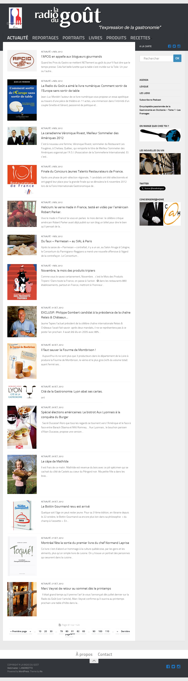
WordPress (24, 671)
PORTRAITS (74, 38)
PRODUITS (116, 38)
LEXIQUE (144, 86)
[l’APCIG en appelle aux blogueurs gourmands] (22, 60)
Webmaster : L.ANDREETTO (20, 668)
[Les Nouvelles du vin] (160, 173)
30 (51, 631)
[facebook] (169, 46)
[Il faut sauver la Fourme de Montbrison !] (22, 361)
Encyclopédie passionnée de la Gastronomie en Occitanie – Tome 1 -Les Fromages (160, 110)
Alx (41, 671)
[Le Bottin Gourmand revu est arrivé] (22, 515)
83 (83, 631)
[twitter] (174, 46)
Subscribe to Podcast (150, 99)
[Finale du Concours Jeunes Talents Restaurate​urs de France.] (22, 180)
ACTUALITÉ (17, 38)
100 (100, 631)
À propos (84, 654)
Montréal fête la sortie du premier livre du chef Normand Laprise (85, 543)
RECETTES (140, 38)
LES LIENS (145, 93)
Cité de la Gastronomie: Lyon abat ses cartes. (72, 391)
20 (45, 631)
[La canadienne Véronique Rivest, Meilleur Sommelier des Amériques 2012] (22, 136)
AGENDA (144, 79)
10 (40, 631)
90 (94, 631)
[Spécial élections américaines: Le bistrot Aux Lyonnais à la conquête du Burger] (22, 427)
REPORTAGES (45, 38)
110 (107, 631)
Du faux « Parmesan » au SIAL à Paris (66, 241)
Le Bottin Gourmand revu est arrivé (65, 506)
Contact (105, 654)
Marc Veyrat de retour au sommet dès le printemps (76, 588)
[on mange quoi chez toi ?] (160, 140)
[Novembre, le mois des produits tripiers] (22, 282)
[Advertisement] (162, 277)
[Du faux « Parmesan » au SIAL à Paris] (22, 245)
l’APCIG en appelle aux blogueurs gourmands (71, 56)
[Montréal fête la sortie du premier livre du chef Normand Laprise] (22, 556)
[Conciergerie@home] (160, 225)
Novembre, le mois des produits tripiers (68, 270)
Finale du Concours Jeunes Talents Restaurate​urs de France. (82, 171)
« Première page (18, 631)
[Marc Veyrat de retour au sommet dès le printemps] (22, 599)
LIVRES (95, 38)
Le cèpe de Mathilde (54, 461)
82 (78, 631)
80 (67, 631)
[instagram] (179, 46)
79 (61, 631)
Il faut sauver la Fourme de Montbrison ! (68, 350)
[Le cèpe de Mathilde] (22, 474)
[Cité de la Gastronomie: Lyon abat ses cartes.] (22, 392)
